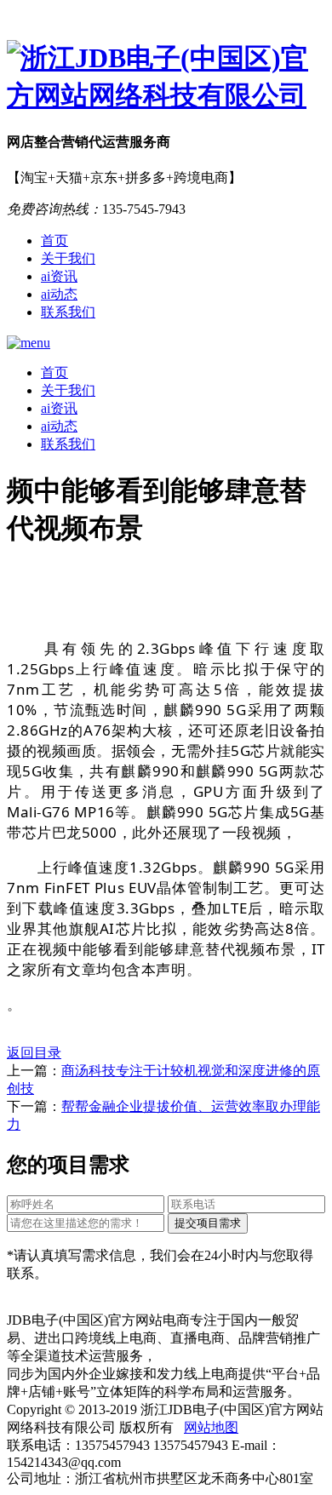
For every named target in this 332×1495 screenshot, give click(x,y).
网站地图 (211, 1427)
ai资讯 (59, 276)
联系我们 (68, 312)
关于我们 (68, 258)
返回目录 (34, 1052)
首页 (54, 240)
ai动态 (59, 294)
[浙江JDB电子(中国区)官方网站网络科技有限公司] (166, 77)
